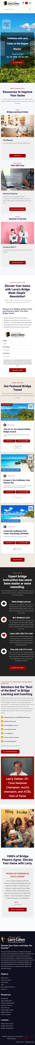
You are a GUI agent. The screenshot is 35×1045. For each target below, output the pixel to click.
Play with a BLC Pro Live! (21, 649)
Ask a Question (22, 441)
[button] (2, 48)
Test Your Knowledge (17, 209)
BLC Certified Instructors (8, 987)
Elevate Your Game (17, 668)
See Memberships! (11, 752)
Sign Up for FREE (17, 370)
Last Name (6, 353)
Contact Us (4, 989)
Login (26, 3)
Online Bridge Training (7, 1010)
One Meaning (8, 140)
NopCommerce (27, 1036)
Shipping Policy (29, 1042)
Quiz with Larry (5, 1007)
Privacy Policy (20, 1042)
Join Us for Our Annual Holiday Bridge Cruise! (16, 430)
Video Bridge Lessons (21, 602)
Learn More (19, 61)
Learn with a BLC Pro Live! (21, 633)
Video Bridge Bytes (6, 1001)
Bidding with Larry (6, 1012)
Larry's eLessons (5, 1014)
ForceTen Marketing (22, 1039)
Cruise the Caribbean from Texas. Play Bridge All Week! (15, 532)
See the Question (17, 263)
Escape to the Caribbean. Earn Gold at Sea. (16, 481)
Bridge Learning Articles (7, 1003)
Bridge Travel (4, 978)
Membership (4, 998)
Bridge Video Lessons (7, 1023)
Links (2, 984)
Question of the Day (6, 1005)
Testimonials (4, 982)
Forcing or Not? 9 (9, 247)
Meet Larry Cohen (6, 980)
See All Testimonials (17, 909)
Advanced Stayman (10, 194)
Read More (17, 156)
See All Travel (17, 560)
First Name (6, 347)
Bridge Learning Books (7, 1028)
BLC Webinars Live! (21, 618)
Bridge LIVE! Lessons (7, 1026)
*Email (5, 341)
